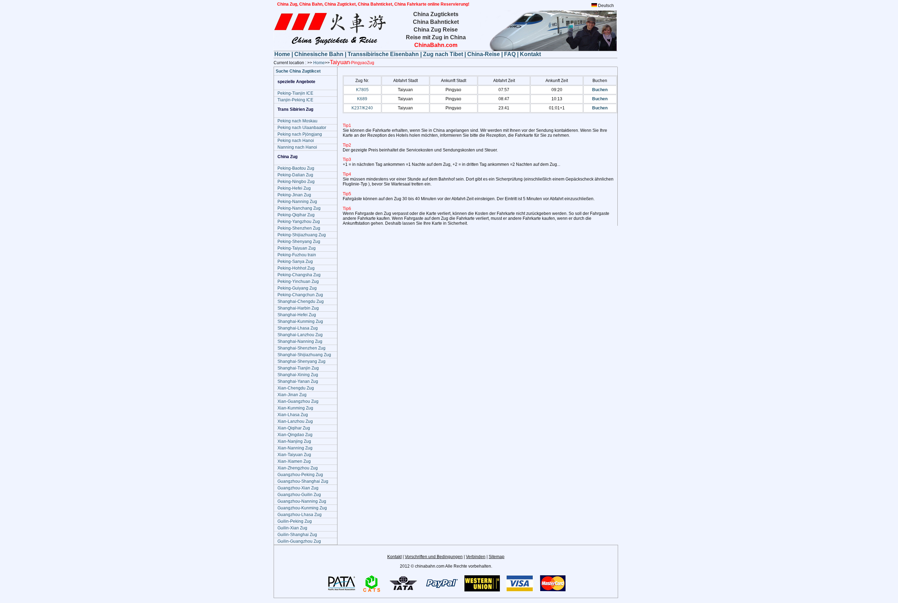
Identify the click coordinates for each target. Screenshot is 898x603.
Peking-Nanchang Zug (299, 208)
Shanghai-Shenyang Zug (301, 361)
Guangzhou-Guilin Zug (299, 494)
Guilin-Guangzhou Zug (299, 541)
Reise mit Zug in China (436, 37)
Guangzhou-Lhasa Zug (299, 514)
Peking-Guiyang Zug (297, 288)
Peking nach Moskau (297, 120)
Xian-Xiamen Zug (294, 461)
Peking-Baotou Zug (295, 168)
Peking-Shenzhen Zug (298, 228)
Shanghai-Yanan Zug (297, 381)
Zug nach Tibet (443, 54)
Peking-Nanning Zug (297, 201)
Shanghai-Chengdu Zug (300, 301)
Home (282, 54)
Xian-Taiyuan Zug (294, 454)
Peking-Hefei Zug (294, 188)
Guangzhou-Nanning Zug (301, 501)
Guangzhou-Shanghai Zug (302, 481)
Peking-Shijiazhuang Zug (301, 234)
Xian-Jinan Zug (292, 394)
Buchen (600, 89)
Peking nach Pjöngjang (299, 134)
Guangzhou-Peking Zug (300, 474)
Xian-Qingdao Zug (295, 434)
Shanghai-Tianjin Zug (298, 368)
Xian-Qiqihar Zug (293, 428)
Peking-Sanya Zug (295, 261)
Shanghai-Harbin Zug (298, 308)
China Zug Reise (436, 30)
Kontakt (530, 54)
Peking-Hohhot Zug (296, 268)
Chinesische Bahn (319, 54)
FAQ (510, 54)
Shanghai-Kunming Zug (300, 321)
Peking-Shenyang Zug (298, 241)
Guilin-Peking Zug (294, 521)
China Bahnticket (436, 22)
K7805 (362, 89)
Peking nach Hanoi (295, 140)
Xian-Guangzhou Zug (298, 401)
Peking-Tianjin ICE (295, 93)
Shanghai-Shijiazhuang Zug (304, 354)
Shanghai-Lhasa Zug (297, 328)
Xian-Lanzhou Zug (295, 421)
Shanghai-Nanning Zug (299, 341)
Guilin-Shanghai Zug (297, 534)
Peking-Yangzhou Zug (298, 221)
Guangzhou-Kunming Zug (302, 508)
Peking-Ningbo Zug (296, 181)
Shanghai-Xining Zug (297, 374)
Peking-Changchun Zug (300, 294)
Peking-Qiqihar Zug (296, 214)
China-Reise (483, 54)
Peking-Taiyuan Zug (296, 248)
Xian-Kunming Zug (295, 408)
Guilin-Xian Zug (292, 528)
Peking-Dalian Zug (295, 174)
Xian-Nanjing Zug (294, 441)
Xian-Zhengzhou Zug (297, 468)
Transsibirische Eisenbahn (384, 54)
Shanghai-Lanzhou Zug (300, 334)
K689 (362, 98)
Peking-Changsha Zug (299, 274)
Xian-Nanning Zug (295, 448)
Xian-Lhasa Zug (292, 414)
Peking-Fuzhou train (296, 254)
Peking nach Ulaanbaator (301, 127)
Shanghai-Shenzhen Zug (301, 348)
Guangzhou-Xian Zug (298, 488)
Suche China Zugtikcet (298, 71)
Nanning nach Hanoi (297, 147)
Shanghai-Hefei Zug (296, 314)
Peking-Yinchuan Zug (298, 281)
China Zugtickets (435, 14)
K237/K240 (362, 108)
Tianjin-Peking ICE (295, 99)
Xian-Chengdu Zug (295, 388)
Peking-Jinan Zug (294, 194)
